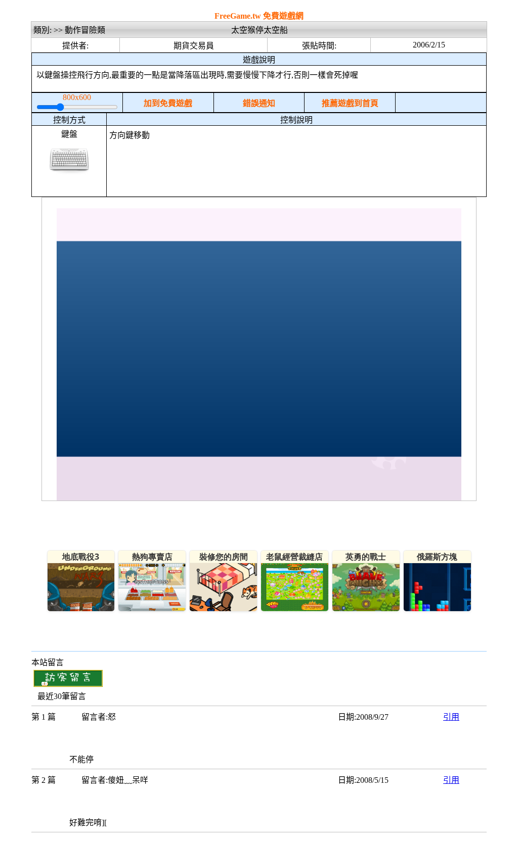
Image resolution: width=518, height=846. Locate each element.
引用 (451, 717)
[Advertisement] (296, 171)
